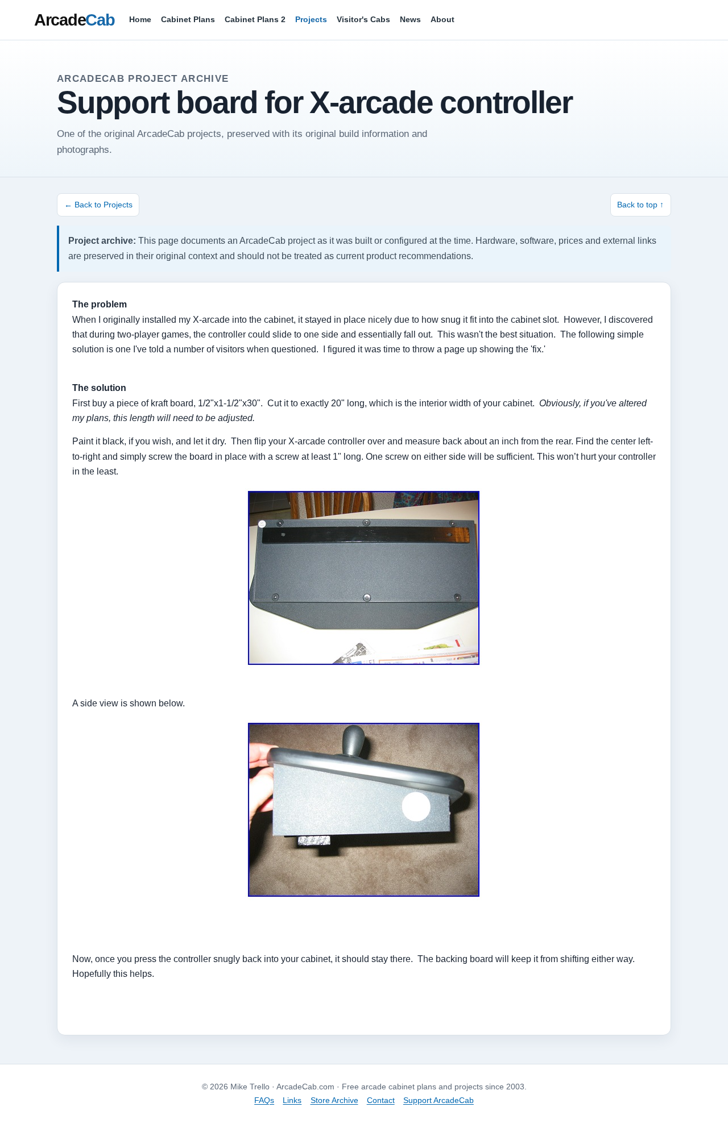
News (410, 19)
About (442, 19)
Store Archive (334, 1100)
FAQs (264, 1100)
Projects (311, 19)
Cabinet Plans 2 (255, 19)
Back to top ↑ (640, 204)
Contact (381, 1100)
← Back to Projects (98, 204)
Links (292, 1100)
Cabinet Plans (188, 19)
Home (140, 19)
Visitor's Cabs (363, 19)
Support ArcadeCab (438, 1100)
